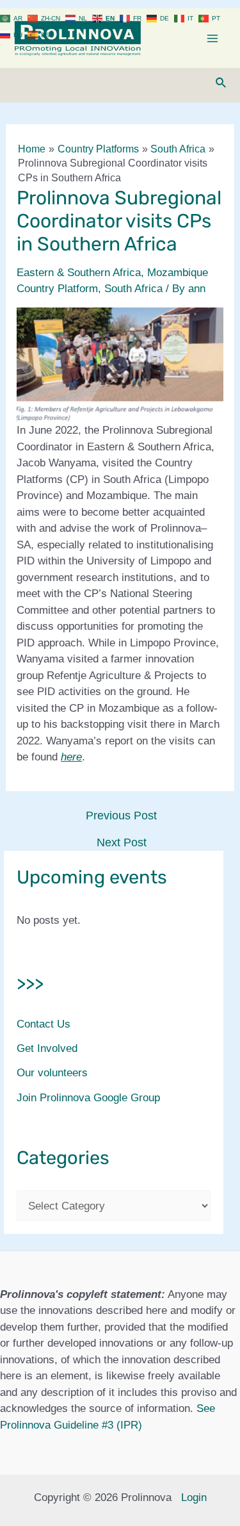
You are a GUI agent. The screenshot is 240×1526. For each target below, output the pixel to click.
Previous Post (121, 815)
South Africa (133, 289)
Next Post (122, 842)
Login (194, 1497)
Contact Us (43, 1024)
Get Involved (47, 1048)
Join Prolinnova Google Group (88, 1098)
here (71, 757)
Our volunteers (52, 1073)
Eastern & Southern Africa (79, 273)
